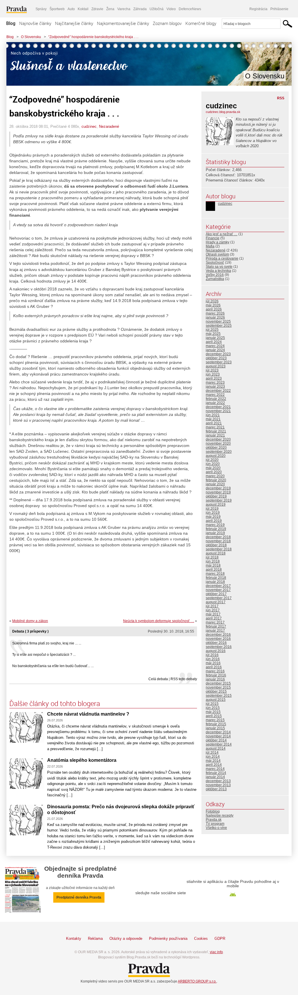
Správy (41, 9)
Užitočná (157, 9)
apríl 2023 (214, 378)
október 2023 (216, 358)
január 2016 (215, 679)
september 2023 (219, 362)
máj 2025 (213, 334)
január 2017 (215, 630)
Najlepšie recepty (219, 815)
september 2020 (219, 452)
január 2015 (215, 728)
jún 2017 (213, 610)
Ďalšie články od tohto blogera (54, 703)
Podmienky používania (168, 938)
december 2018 (218, 537)
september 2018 (219, 549)
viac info (216, 952)
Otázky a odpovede (125, 938)
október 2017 (216, 594)
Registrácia (258, 9)
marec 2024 (215, 346)
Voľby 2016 (215, 275)
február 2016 (216, 675)
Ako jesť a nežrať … (221, 234)
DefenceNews (190, 9)
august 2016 (216, 651)
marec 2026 (215, 313)
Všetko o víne (216, 828)
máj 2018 (213, 565)
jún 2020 (213, 464)
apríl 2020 (214, 472)
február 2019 (216, 529)
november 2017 (218, 590)
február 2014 (216, 773)
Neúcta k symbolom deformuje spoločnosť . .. (158, 621)
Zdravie (97, 9)
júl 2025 (212, 330)
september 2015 (219, 696)
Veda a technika (218, 271)
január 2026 (215, 317)
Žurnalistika (215, 279)
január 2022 (215, 403)
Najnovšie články (35, 23)
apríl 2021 (214, 423)
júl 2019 (212, 509)
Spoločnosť (215, 263)
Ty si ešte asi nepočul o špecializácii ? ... (44, 655)
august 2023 (216, 366)
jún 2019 (213, 513)
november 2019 (218, 492)
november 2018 (218, 541)
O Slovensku (31, 37)
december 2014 (218, 732)
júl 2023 (212, 370)
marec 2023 (215, 382)
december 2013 (218, 781)
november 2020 (218, 443)
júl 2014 (212, 752)
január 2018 (215, 582)
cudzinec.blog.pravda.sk (223, 112)
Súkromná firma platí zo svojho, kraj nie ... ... (46, 643)
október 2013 (216, 789)
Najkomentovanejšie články (123, 23)
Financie (212, 238)
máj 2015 (213, 712)
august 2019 (216, 504)
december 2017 (218, 586)
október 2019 (216, 496)
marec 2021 (215, 427)
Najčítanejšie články (74, 23)
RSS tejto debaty (184, 679)
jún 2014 (213, 757)
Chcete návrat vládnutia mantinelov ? (88, 714)
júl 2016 (212, 655)
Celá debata (158, 679)
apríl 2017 (214, 618)
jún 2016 (213, 659)
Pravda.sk (213, 820)
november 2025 (218, 321)
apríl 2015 (214, 716)
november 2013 (218, 785)
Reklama (95, 938)
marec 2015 (215, 720)
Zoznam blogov (167, 23)
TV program (215, 824)
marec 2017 (215, 622)
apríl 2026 (214, 309)
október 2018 (216, 545)
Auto (71, 9)
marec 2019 (215, 525)
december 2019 (218, 488)
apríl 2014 (214, 765)
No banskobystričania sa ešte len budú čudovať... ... (53, 666)
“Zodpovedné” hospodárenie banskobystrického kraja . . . (93, 37)
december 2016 (218, 635)
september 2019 (219, 500)
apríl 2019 (214, 521)
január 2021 (215, 435)
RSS (280, 98)
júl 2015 (212, 704)
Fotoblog (213, 811)
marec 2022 (215, 395)
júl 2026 (212, 301)
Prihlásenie (279, 9)
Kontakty (73, 938)
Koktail (83, 9)
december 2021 (218, 407)
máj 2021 (213, 419)
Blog (10, 23)
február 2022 (216, 399)
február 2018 (216, 578)
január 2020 (215, 484)
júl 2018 (212, 557)
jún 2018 (213, 561)
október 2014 (216, 740)
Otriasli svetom (217, 254)
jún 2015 (213, 708)
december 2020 (218, 439)
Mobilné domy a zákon (30, 621)
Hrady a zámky (217, 242)
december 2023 (218, 354)
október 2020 (216, 448)
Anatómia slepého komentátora (81, 760)
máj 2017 (213, 614)
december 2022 (218, 391)
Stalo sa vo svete (219, 267)
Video (171, 9)
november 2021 (218, 411)
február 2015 (216, 724)
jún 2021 (213, 415)
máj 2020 (213, 468)
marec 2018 (215, 574)
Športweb (57, 9)
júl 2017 (212, 606)
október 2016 (216, 643)
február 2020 (216, 480)
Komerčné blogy (200, 23)
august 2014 (216, 748)
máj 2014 (213, 761)
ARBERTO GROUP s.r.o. (197, 981)
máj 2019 (213, 517)
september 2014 (219, 744)
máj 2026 (213, 305)
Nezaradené (109, 126)
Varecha (123, 9)
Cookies (201, 938)
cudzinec (89, 126)
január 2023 (215, 387)
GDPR (219, 938)
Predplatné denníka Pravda (78, 897)
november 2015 (218, 687)
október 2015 (216, 691)
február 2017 (216, 626)
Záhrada (140, 9)
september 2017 (219, 598)
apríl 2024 (214, 342)
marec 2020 (215, 476)
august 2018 (216, 553)
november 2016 (218, 639)
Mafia (210, 246)
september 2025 (219, 326)
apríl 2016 (214, 667)
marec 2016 (215, 671)
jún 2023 (213, 374)
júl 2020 (212, 460)
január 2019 (215, 533)
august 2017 (216, 602)
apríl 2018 (214, 569)
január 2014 (215, 777)
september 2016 (219, 647)
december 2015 (218, 683)
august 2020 (216, 456)
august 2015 (216, 700)
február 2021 (216, 431)
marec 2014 (215, 769)
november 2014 (218, 736)
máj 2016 (213, 663)
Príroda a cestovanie (222, 258)
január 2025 (215, 338)
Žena (110, 9)
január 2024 (215, 350)
